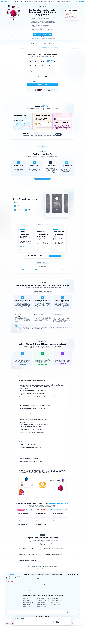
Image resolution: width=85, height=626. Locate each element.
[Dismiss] (82, 623)
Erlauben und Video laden (57, 209)
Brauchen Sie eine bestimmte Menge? (33, 69)
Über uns (41, 615)
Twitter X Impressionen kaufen (28, 602)
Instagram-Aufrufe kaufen (38, 1)
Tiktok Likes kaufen (56, 1)
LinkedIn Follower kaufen (55, 602)
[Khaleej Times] (52, 43)
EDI (66, 615)
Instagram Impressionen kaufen (28, 586)
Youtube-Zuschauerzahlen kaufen (70, 586)
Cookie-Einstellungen (39, 616)
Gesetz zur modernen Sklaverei (58, 615)
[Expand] (81, 623)
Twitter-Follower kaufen (26, 598)
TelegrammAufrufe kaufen (41, 608)
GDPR (45, 615)
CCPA (49, 615)
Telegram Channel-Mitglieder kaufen (43, 598)
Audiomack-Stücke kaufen (55, 604)
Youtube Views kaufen (69, 584)
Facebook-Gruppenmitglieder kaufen (43, 584)
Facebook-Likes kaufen (41, 580)
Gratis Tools (47, 616)
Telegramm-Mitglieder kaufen (42, 604)
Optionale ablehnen (57, 622)
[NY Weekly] (32, 43)
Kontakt (58, 134)
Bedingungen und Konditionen (20, 615)
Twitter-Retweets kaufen (27, 604)
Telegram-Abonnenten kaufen (42, 606)
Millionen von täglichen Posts (43, 384)
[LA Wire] (42, 43)
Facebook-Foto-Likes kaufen (41, 582)
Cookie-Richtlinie (71, 615)
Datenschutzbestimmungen (33, 615)
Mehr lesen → (39, 241)
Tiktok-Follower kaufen (48, 1)
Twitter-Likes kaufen (26, 600)
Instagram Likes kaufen (29, 1)
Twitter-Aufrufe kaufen (26, 606)
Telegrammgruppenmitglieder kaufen (43, 600)
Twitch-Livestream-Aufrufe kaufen (56, 600)
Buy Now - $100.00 (42, 84)
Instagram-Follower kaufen (18, 1)
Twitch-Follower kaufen (55, 598)
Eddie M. (21, 375)
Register (76, 1)
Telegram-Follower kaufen (41, 602)
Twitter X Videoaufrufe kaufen (28, 608)
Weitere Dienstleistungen (65, 1)
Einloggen (81, 1)
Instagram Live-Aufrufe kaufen (27, 590)
